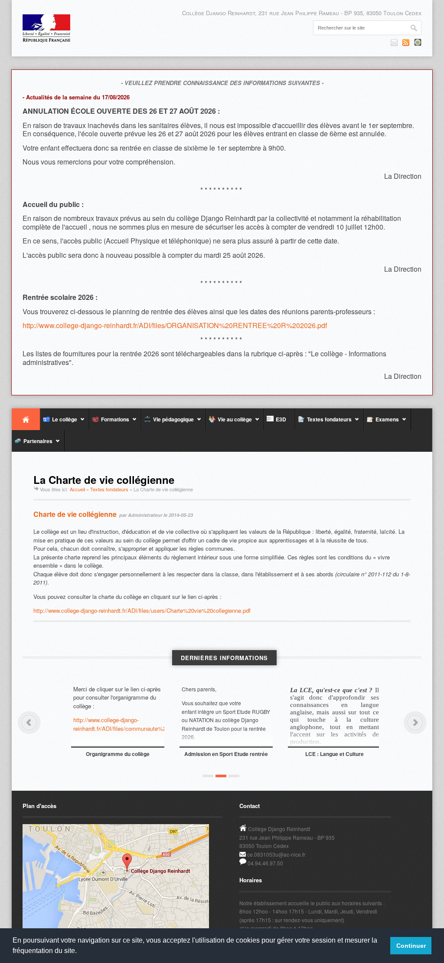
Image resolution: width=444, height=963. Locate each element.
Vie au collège (229, 422)
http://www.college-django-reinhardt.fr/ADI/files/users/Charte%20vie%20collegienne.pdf (142, 610)
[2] (220, 776)
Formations (109, 422)
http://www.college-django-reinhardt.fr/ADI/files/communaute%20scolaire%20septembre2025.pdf (117, 724)
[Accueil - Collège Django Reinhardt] (46, 28)
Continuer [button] (411, 945)
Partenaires (32, 444)
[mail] (394, 42)
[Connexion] (417, 42)
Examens (381, 422)
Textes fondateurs (323, 422)
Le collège (58, 422)
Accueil (26, 419)
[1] (207, 776)
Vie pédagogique (167, 422)
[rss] (405, 42)
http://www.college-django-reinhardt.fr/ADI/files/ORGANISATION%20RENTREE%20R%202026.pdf (175, 325)
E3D (279, 419)
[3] (234, 776)
